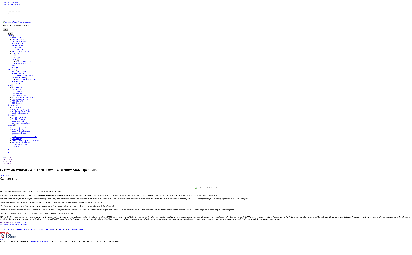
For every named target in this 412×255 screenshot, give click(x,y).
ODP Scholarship (18, 101)
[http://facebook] (8, 150)
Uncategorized (5, 175)
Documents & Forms (19, 127)
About (10, 35)
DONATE (11, 13)
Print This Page (22, 222)
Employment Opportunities (21, 142)
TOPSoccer (16, 57)
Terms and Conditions (76, 229)
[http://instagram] (8, 154)
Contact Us (15, 53)
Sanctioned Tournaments (20, 109)
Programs (11, 55)
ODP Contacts (17, 103)
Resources (11, 125)
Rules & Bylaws (17, 43)
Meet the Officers (18, 40)
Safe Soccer (12, 69)
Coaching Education (19, 117)
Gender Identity (17, 139)
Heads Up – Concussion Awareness (24, 75)
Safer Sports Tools (18, 81)
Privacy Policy (5, 239)
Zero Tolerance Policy (19, 41)
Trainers (14, 59)
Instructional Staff (18, 121)
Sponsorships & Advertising (21, 51)
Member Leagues (18, 45)
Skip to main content (11, 3)
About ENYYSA (18, 38)
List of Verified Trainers (24, 61)
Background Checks (19, 77)
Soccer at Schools (18, 135)
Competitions (12, 105)
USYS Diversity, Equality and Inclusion (25, 141)
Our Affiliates (16, 47)
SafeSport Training (18, 73)
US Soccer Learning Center (21, 123)
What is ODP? (17, 87)
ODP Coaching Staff (19, 95)
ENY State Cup (17, 107)
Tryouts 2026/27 (17, 89)
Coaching (11, 115)
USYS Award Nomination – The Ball (24, 137)
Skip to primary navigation (13, 4)
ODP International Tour (20, 99)
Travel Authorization (19, 133)
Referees (15, 67)
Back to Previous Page (9, 222)
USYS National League (20, 113)
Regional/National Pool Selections (23, 97)
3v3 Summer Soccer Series (21, 111)
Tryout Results (17, 91)
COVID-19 (16, 83)
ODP (9, 85)
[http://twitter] (8, 152)
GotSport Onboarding (15, 12)
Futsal (14, 65)
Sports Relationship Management (41, 241)
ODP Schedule (17, 93)
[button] (5, 29)
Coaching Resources (19, 119)
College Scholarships (19, 63)
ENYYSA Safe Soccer (19, 71)
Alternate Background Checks (26, 79)
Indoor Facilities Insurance (21, 131)
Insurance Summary (18, 129)
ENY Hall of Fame (18, 49)
